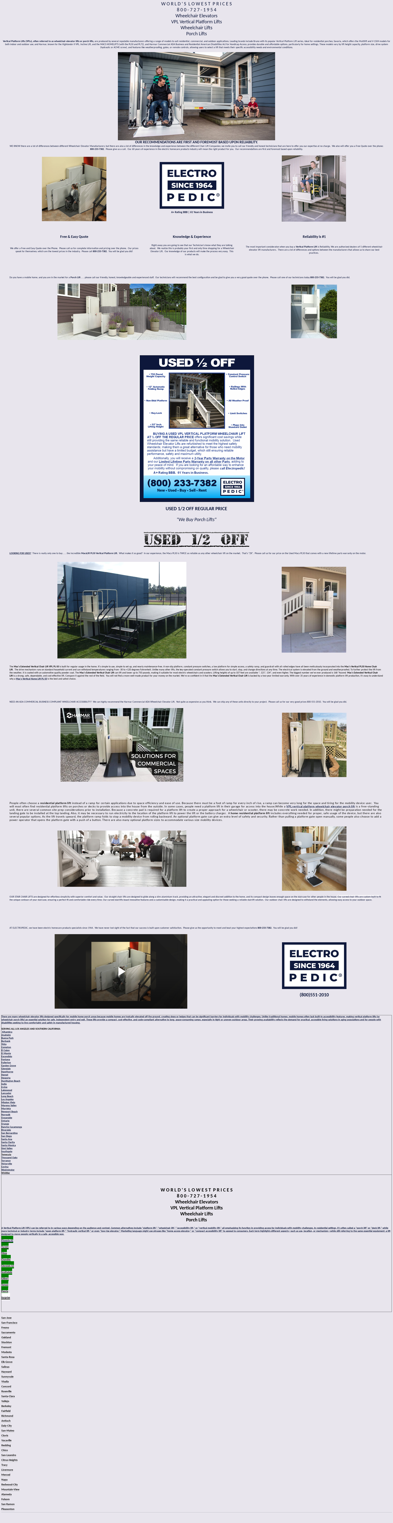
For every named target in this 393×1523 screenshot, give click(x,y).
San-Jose (6, 1318)
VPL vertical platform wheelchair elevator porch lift (320, 806)
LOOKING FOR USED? (20, 553)
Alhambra (7, 1032)
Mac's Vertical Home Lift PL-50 (31, 679)
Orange (5, 1124)
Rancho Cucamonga (11, 1127)
